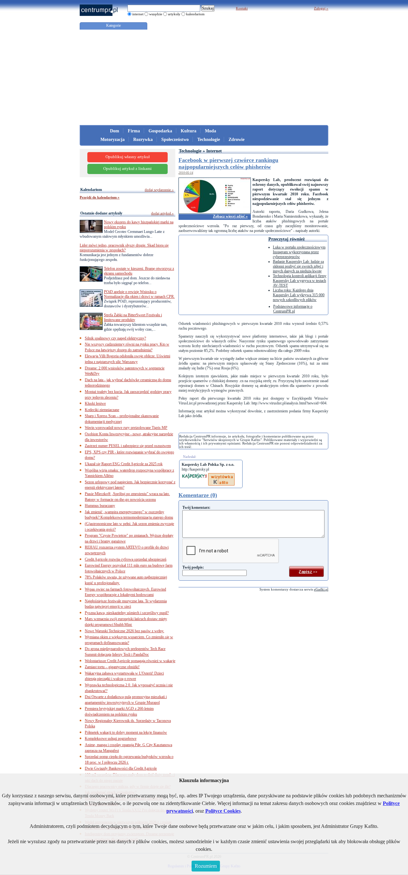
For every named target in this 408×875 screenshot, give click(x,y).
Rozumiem (206, 866)
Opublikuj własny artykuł (128, 157)
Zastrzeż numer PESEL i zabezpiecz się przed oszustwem (128, 446)
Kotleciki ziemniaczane (102, 410)
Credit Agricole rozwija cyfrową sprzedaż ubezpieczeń (125, 559)
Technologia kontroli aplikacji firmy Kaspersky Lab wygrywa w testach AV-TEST (299, 281)
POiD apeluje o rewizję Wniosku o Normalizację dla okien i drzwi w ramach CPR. (139, 294)
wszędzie (155, 14)
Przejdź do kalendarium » (100, 197)
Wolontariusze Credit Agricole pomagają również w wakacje (130, 661)
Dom (114, 131)
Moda (210, 131)
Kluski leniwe (95, 403)
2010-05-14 (185, 172)
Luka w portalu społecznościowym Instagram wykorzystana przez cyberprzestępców (299, 252)
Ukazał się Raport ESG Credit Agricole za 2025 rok (124, 464)
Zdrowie (236, 139)
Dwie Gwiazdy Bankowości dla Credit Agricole (121, 768)
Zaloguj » (321, 8)
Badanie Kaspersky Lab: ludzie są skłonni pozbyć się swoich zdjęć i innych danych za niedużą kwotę (298, 266)
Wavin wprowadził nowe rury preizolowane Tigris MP (126, 427)
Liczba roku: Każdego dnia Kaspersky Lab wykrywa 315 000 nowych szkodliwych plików (298, 295)
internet (137, 14)
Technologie (208, 139)
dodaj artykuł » (162, 213)
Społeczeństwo (175, 139)
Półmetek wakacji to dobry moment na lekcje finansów (126, 732)
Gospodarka (160, 131)
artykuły (174, 14)
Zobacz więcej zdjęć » (230, 216)
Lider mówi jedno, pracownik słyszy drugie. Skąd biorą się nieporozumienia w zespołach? (124, 247)
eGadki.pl (321, 589)
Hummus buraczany (100, 505)
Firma (134, 131)
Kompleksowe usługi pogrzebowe (110, 738)
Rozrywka (143, 139)
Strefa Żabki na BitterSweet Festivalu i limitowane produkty (133, 317)
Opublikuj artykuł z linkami (127, 168)
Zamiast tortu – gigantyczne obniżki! (112, 667)
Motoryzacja (112, 139)
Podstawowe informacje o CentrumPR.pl (292, 308)
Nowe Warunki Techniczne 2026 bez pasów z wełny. (124, 631)
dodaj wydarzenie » (159, 190)
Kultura (188, 131)
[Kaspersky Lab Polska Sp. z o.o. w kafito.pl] (221, 475)
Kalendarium (91, 189)
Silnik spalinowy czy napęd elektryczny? (115, 338)
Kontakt (242, 8)
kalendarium (195, 14)
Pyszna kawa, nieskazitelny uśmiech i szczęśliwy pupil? (127, 613)
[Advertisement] (204, 77)
